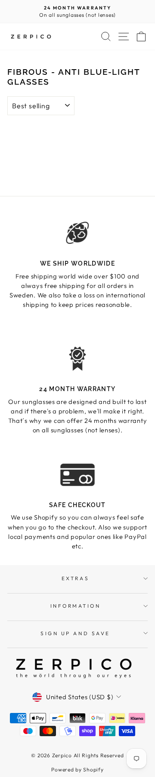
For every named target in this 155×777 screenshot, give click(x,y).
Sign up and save (75, 633)
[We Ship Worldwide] (77, 233)
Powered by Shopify (77, 769)
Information (75, 606)
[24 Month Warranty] (77, 358)
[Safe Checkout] (77, 474)
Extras (75, 578)
